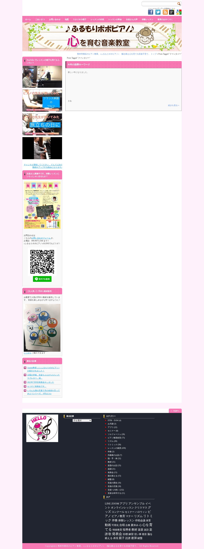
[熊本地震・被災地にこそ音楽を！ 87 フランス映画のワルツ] (42, 100)
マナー (129, 516)
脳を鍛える (112, 476)
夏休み (134, 525)
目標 (125, 534)
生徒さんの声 (132, 19)
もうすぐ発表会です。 (36, 386)
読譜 (127, 538)
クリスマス (141, 507)
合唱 (122, 525)
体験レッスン (147, 19)
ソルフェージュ (114, 434)
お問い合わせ (55, 19)
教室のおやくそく (165, 19)
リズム (110, 441)
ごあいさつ (40, 19)
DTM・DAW (113, 420)
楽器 (140, 529)
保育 (148, 520)
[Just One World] (42, 77)
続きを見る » (173, 105)
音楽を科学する (114, 493)
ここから (27, 353)
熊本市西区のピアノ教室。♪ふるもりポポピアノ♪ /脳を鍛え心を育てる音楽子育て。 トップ (117, 54)
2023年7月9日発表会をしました (40, 382)
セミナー (111, 431)
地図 (67, 19)
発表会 (110, 472)
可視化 (115, 525)
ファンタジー (29, 2)
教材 (110, 462)
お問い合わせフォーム (41, 238)
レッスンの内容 (97, 19)
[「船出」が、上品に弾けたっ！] (42, 148)
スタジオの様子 (79, 19)
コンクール (118, 511)
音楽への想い (113, 490)
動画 (108, 525)
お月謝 (110, 424)
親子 (122, 538)
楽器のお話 (112, 465)
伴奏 (110, 451)
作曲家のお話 (113, 455)
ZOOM (115, 503)
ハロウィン (141, 511)
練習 (131, 534)
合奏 (127, 525)
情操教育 (117, 529)
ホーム (28, 19)
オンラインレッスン (122, 507)
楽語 (146, 529)
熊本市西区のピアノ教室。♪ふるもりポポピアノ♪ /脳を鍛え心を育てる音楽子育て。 (98, 546)
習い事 (137, 534)
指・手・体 (112, 458)
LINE (108, 503)
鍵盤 (110, 479)
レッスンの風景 (114, 448)
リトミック (112, 444)
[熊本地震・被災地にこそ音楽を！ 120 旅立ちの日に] (42, 124)
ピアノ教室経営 (114, 438)
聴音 (144, 534)
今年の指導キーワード (79, 64)
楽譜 (110, 469)
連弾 (134, 538)
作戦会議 (140, 520)
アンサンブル (136, 503)
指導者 (127, 529)
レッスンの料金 (115, 19)
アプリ (110, 427)
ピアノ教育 (118, 516)
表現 (115, 538)
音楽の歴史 (112, 483)
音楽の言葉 (112, 486)
